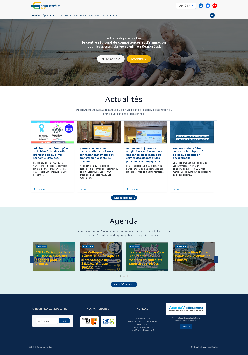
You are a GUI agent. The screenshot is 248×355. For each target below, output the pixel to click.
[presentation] (32, 259)
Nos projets (80, 15)
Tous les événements (123, 284)
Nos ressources (97, 15)
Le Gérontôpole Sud (43, 15)
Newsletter (137, 59)
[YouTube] (214, 5)
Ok (64, 320)
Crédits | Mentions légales (206, 346)
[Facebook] (208, 5)
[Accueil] (192, 347)
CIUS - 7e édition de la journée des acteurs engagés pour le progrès (53, 258)
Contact (114, 15)
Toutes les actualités (122, 197)
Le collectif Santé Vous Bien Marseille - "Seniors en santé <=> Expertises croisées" (146, 258)
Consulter (186, 326)
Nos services (64, 15)
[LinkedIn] (201, 5)
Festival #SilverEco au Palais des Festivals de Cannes (192, 256)
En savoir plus (112, 59)
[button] (120, 276)
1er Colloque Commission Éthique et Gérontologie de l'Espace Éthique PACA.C (100, 260)
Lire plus (40, 189)
